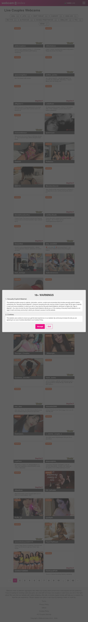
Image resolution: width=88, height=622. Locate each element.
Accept (40, 326)
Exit (49, 326)
